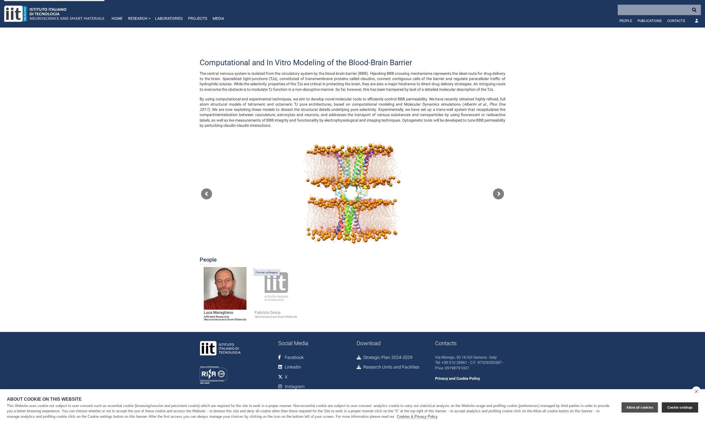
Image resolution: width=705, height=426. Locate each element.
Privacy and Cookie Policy (457, 378)
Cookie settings (680, 407)
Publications (650, 21)
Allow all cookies (639, 407)
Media (218, 18)
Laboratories (169, 18)
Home (117, 18)
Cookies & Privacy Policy (417, 416)
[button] (138, 14)
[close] (696, 391)
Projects (197, 18)
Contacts (676, 21)
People (625, 21)
